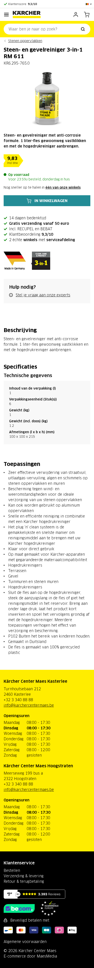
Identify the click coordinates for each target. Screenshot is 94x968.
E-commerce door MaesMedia (30, 956)
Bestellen (12, 870)
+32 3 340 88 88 (18, 700)
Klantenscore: (22, 4)
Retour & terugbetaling (24, 881)
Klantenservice (19, 863)
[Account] (75, 14)
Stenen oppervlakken (25, 41)
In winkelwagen (51, 201)
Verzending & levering (24, 876)
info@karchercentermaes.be (29, 705)
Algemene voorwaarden (25, 942)
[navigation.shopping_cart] (86, 14)
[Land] (89, 4)
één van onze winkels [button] (63, 187)
